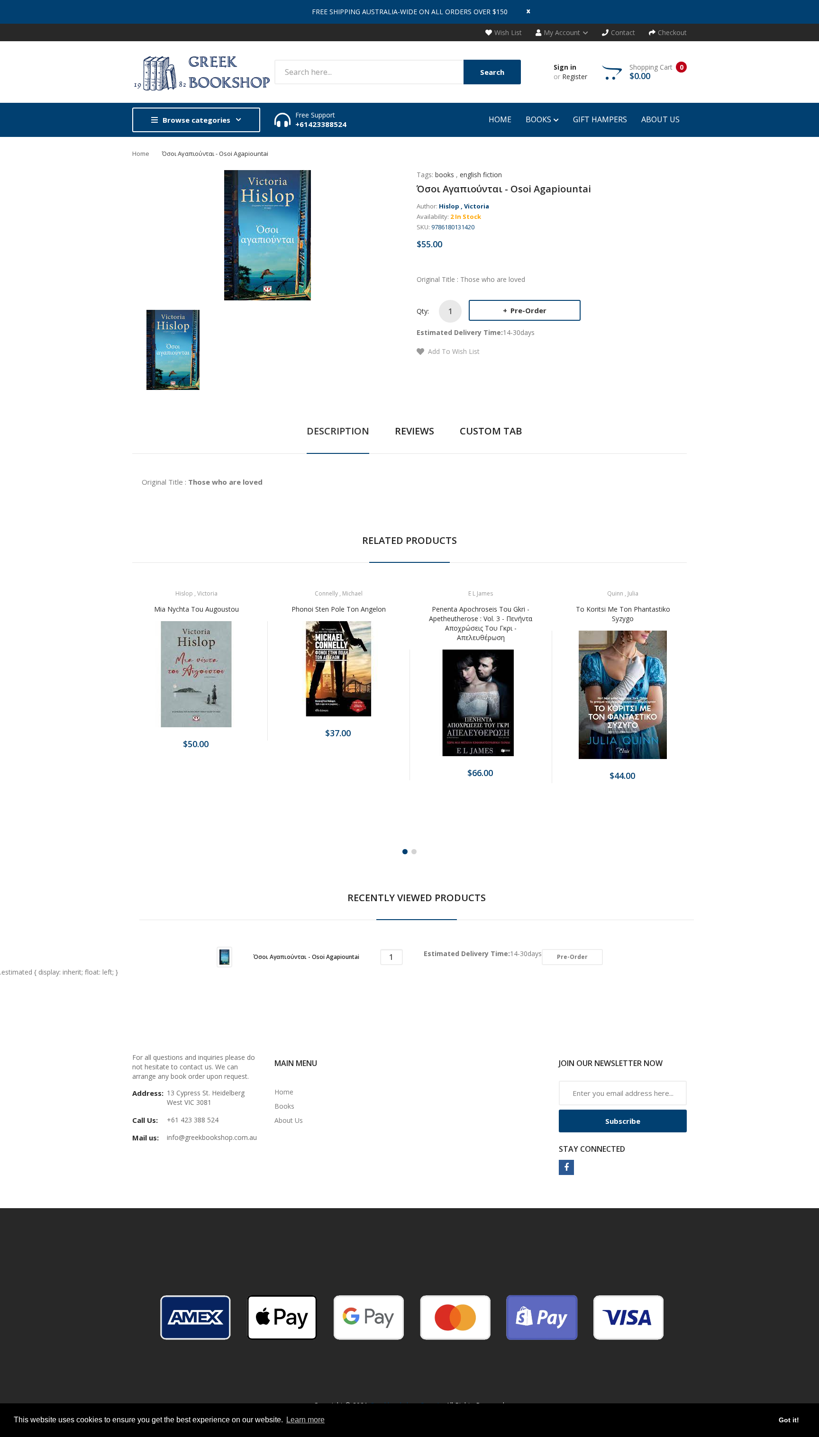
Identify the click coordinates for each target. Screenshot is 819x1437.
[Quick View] (233, 680)
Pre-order (527, 310)
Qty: (423, 311)
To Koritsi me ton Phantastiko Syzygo (623, 614)
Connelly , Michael (339, 593)
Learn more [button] (305, 1420)
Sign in (565, 67)
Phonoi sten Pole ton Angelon (338, 609)
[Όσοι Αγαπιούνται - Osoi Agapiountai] (173, 348)
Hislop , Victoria (464, 206)
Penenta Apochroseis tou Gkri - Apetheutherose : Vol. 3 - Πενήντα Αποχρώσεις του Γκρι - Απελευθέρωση (480, 623)
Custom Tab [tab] (491, 431)
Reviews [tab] (414, 431)
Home (140, 153)
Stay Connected (592, 1149)
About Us (288, 1120)
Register (574, 76)
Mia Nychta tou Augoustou (196, 609)
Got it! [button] (789, 1420)
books (444, 174)
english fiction (481, 174)
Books (284, 1106)
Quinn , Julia (622, 593)
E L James (480, 593)
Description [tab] (338, 431)
